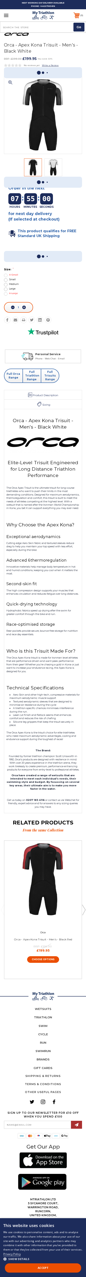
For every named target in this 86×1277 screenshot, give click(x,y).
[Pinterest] (48, 320)
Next (83, 909)
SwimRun (43, 1051)
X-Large (13, 293)
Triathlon (43, 1017)
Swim (43, 1026)
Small (12, 279)
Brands (43, 1059)
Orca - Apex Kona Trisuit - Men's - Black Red (43, 939)
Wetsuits (43, 1009)
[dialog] (43, 1247)
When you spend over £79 (48, 358)
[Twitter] (31, 320)
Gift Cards (43, 1068)
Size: (8, 269)
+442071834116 (47, 6)
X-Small (13, 275)
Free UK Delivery (46, 354)
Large (12, 289)
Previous (2, 909)
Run (43, 1042)
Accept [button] (43, 1268)
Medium (14, 284)
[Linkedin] (40, 320)
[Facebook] (7, 320)
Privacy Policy (12, 1254)
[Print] (23, 320)
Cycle (43, 1034)
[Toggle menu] (12, 15)
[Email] (15, 320)
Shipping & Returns (43, 1076)
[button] (43, 1161)
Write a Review (50, 65)
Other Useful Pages (43, 1092)
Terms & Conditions (43, 1084)
